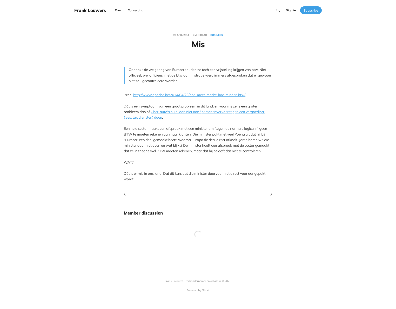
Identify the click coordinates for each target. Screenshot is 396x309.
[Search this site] (278, 10)
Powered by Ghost (198, 290)
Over (118, 10)
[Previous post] (127, 194)
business (216, 35)
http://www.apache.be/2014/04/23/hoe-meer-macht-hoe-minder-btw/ (189, 95)
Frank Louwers (90, 10)
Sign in (291, 10)
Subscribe (311, 10)
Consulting (135, 10)
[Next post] (269, 194)
